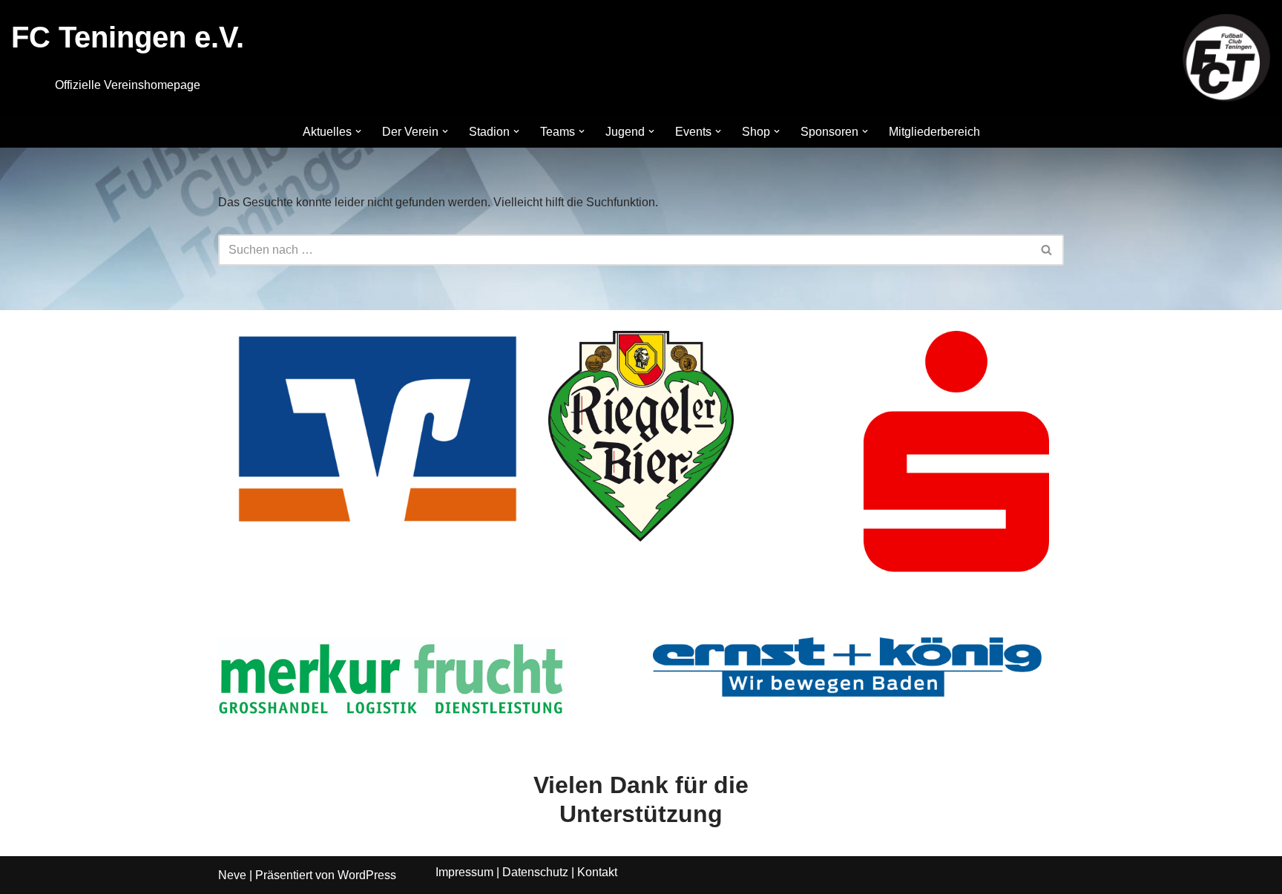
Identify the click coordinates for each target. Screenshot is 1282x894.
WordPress (367, 875)
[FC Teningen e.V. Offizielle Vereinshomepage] (1226, 57)
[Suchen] (1047, 250)
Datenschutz (535, 872)
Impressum (464, 872)
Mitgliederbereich (934, 131)
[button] (358, 131)
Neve (232, 875)
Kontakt (597, 872)
